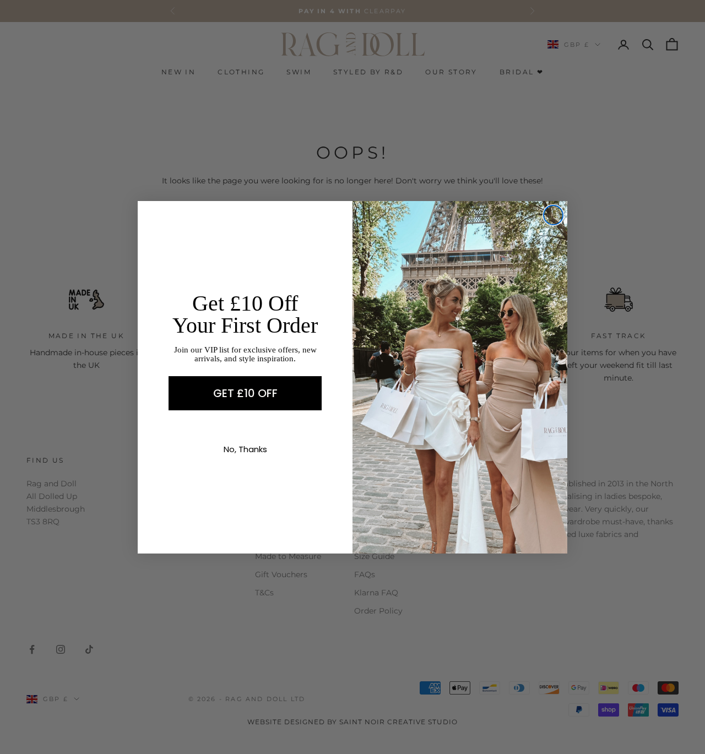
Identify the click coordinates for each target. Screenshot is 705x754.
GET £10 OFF (245, 393)
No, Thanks (245, 449)
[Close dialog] (553, 215)
